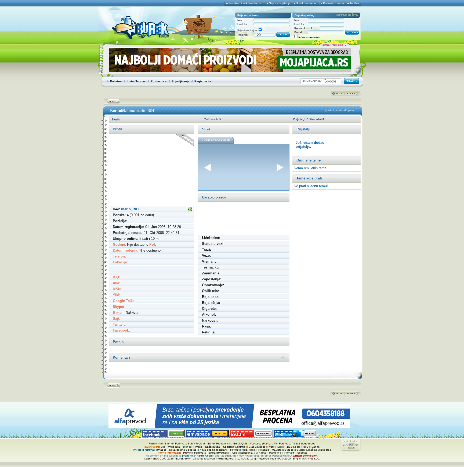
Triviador (160, 449)
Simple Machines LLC (305, 458)
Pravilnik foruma (333, 3)
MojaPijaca (248, 449)
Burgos (289, 449)
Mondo (187, 446)
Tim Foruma (281, 443)
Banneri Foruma (174, 443)
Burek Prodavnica (219, 443)
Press (198, 446)
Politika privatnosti (218, 452)
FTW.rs (234, 449)
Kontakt (289, 452)
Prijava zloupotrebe (304, 443)
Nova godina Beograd (183, 449)
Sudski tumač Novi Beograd (314, 449)
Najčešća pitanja (279, 3)
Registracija (202, 81)
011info (276, 449)
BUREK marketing (332, 44)
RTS (305, 446)
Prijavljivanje (180, 81)
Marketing (275, 452)
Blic (163, 446)
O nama (261, 452)
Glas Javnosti (257, 446)
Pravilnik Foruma (193, 452)
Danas (315, 446)
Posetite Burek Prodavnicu (246, 3)
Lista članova (136, 81)
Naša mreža (212, 446)
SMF (277, 458)
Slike (206, 129)
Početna (116, 81)
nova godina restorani (213, 449)
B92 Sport (293, 446)
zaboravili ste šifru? (347, 14)
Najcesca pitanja (260, 443)
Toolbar (354, 3)
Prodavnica (158, 81)
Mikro (280, 446)
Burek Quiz (240, 443)
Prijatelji (303, 129)
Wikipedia (174, 446)
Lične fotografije (216, 140)
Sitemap (302, 452)
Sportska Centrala (234, 446)
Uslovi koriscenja (242, 452)
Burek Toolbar (196, 443)
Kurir (271, 446)
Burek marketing (306, 3)
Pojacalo (263, 449)
